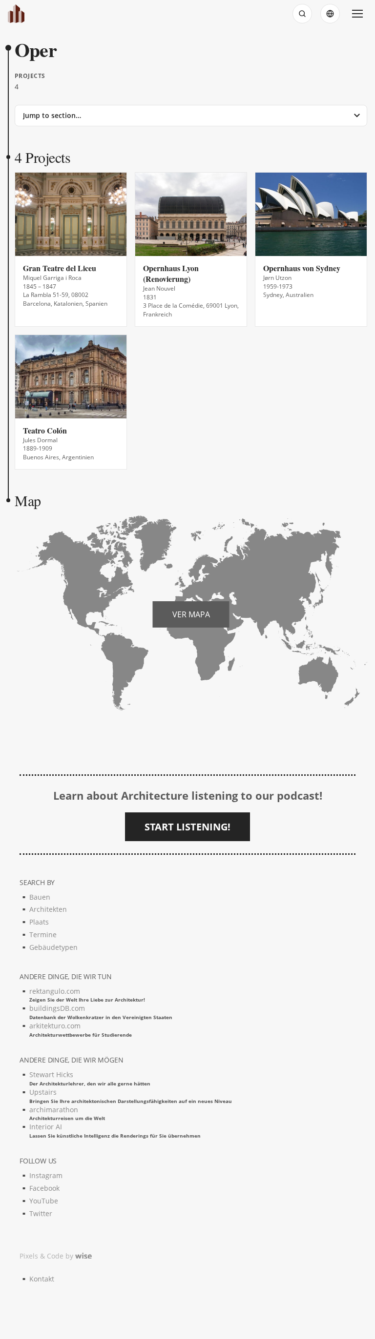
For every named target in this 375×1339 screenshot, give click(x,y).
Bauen (39, 897)
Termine (43, 934)
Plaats (39, 921)
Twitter (40, 1213)
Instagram (45, 1175)
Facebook (44, 1188)
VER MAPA (191, 614)
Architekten (48, 909)
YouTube (43, 1200)
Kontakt (41, 1278)
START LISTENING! (187, 826)
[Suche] (302, 13)
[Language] (330, 13)
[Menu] (357, 13)
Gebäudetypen (53, 947)
